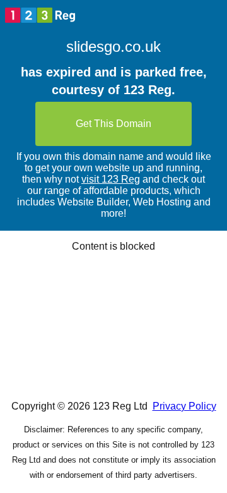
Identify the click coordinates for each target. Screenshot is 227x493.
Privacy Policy (184, 406)
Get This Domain (113, 123)
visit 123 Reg (110, 179)
